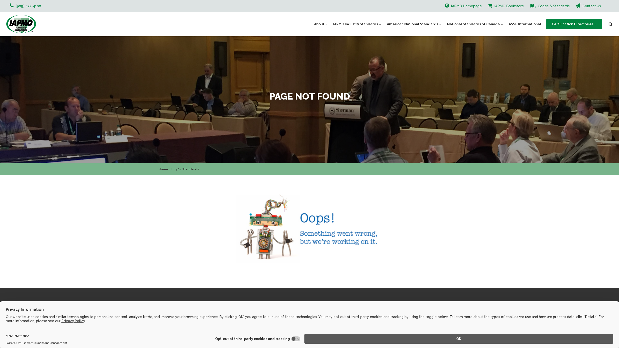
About (319, 24)
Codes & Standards (553, 6)
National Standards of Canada (474, 24)
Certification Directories (573, 24)
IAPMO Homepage (466, 6)
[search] (610, 24)
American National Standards (413, 24)
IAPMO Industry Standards (356, 24)
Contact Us (591, 6)
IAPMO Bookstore (509, 6)
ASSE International (525, 24)
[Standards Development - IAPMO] (21, 24)
